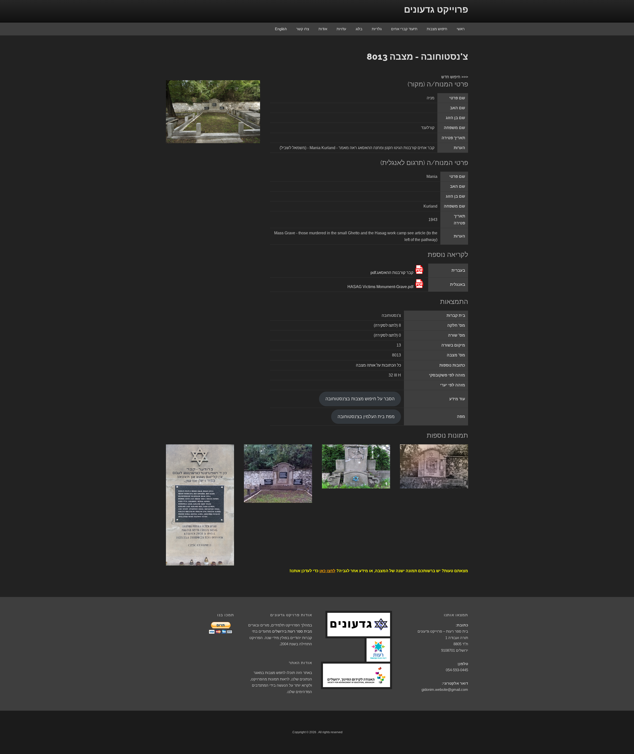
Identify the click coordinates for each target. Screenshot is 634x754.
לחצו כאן (327, 571)
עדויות (341, 29)
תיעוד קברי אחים (404, 29)
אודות (322, 29)
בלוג (359, 29)
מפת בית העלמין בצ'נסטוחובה (366, 416)
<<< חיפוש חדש (454, 77)
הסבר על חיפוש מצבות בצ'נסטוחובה (360, 398)
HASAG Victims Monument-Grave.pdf (380, 287)
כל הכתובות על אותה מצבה (378, 365)
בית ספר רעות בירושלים (291, 631)
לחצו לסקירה (385, 325)
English (281, 29)
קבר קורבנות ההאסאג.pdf (391, 272)
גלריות (377, 29)
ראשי (461, 29)
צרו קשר (302, 29)
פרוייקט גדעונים (436, 9)
